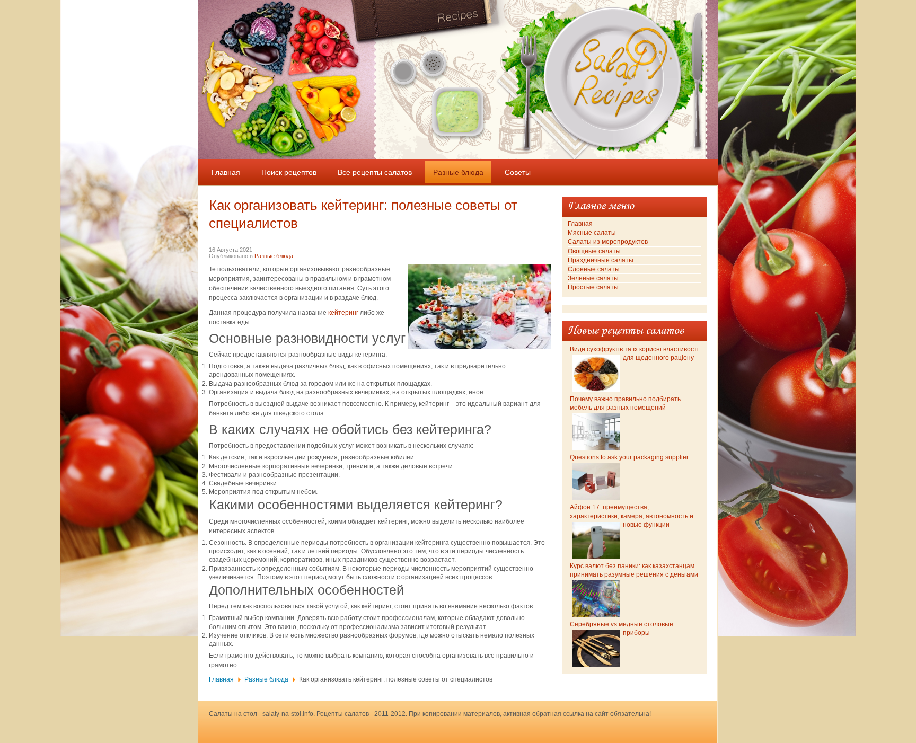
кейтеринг (343, 312)
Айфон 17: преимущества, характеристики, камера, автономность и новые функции (631, 515)
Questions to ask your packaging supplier (629, 457)
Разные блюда (273, 256)
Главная (221, 679)
